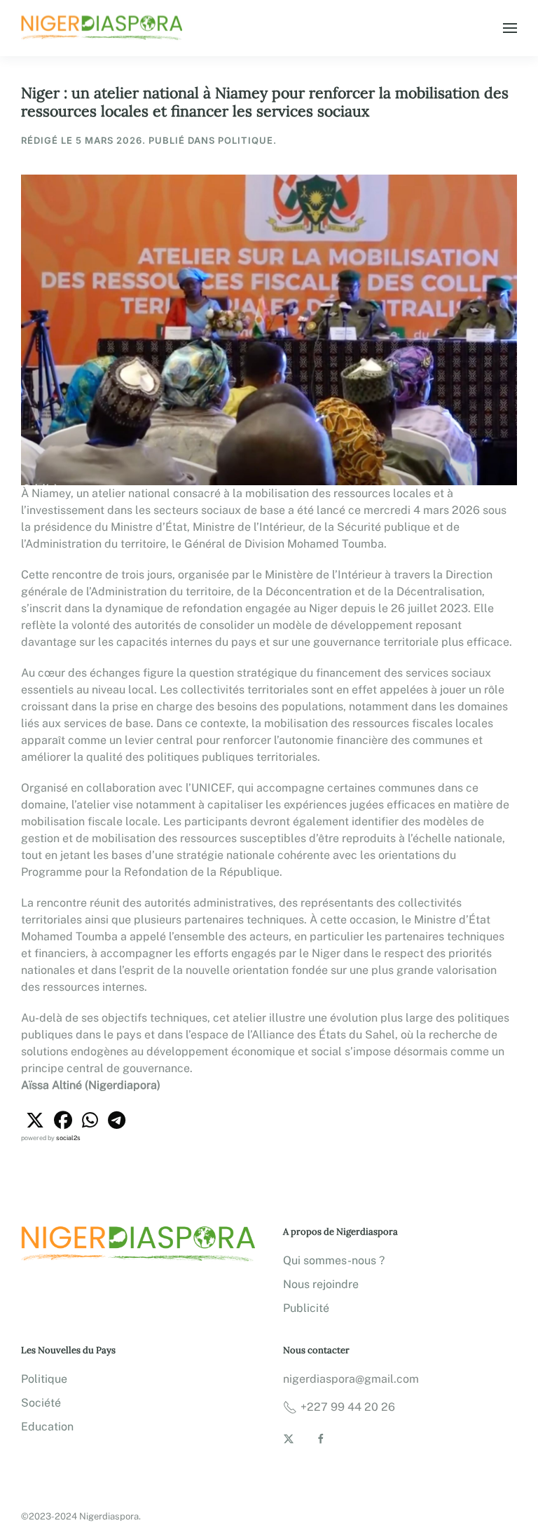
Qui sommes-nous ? (334, 1260)
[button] (510, 28)
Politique (44, 1379)
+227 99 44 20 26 (348, 1407)
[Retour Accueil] (103, 28)
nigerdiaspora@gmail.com (351, 1379)
